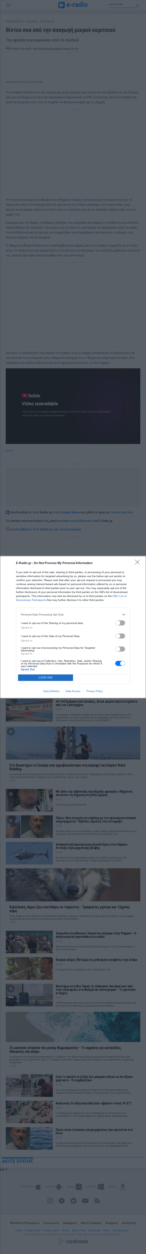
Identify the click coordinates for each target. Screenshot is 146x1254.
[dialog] (73, 627)
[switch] (120, 622)
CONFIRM (46, 677)
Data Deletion (51, 691)
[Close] (138, 563)
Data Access (73, 691)
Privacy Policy (94, 691)
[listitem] (73, 615)
